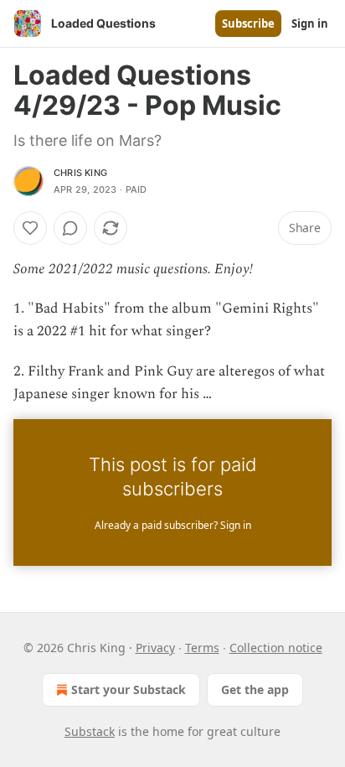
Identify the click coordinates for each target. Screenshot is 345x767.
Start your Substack (128, 689)
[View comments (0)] (70, 228)
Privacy (155, 648)
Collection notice (275, 648)
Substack (89, 731)
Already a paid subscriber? (173, 525)
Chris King (80, 173)
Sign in (309, 23)
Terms (202, 648)
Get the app (255, 689)
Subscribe (248, 23)
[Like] (30, 228)
